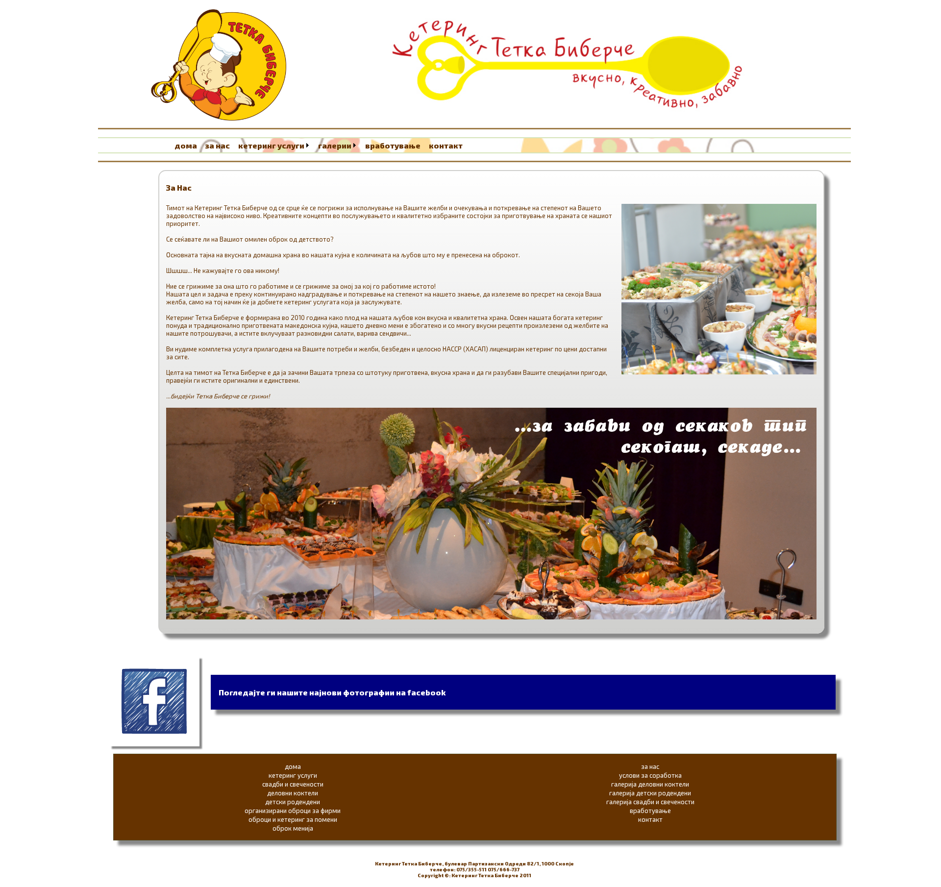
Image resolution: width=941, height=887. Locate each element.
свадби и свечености (292, 784)
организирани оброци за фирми (293, 810)
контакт (446, 145)
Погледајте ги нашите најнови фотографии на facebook (332, 692)
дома (185, 145)
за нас (217, 145)
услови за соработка (650, 775)
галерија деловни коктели (650, 784)
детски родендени (292, 802)
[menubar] (321, 145)
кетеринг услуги (271, 145)
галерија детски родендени (650, 793)
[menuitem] (188, 145)
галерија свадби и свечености (650, 802)
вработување (393, 145)
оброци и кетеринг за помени (292, 819)
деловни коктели (292, 793)
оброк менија (292, 828)
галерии (334, 145)
